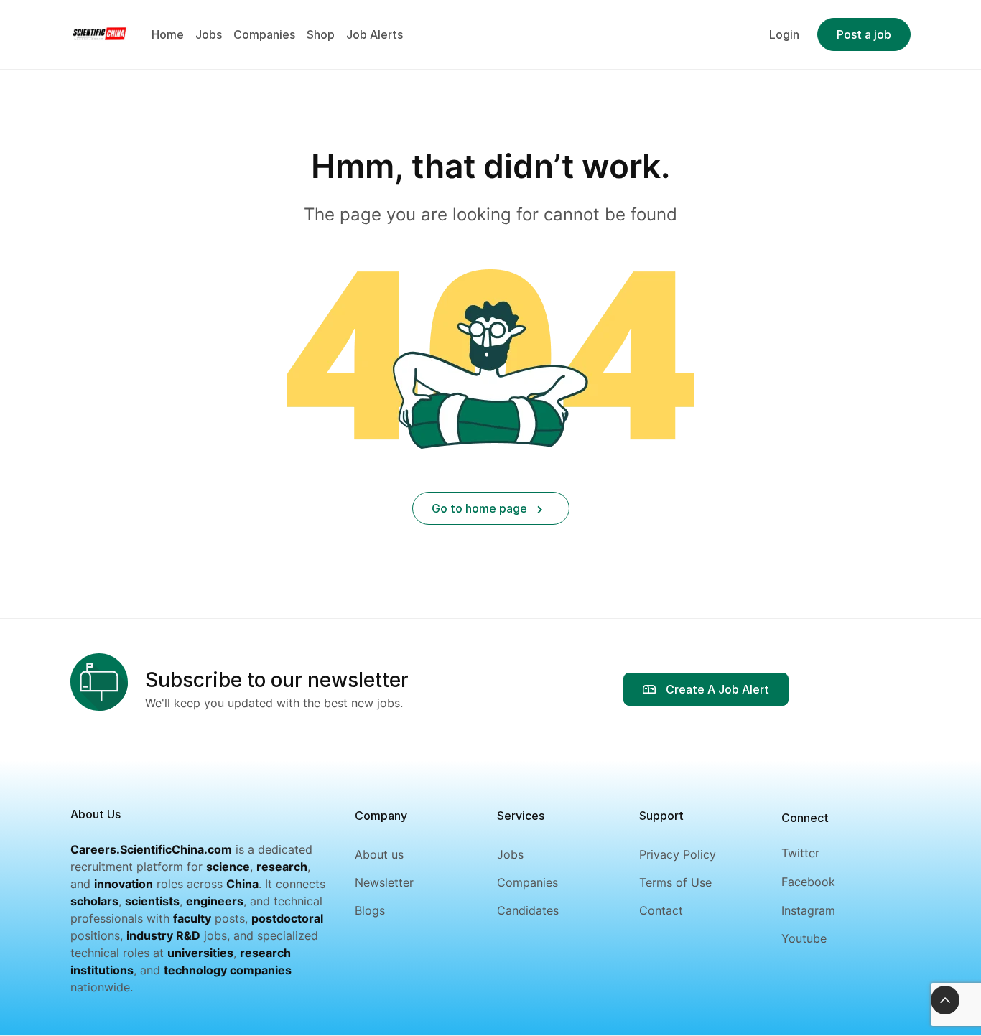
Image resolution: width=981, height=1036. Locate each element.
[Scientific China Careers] (99, 33)
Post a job (864, 34)
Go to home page (481, 508)
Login (784, 34)
